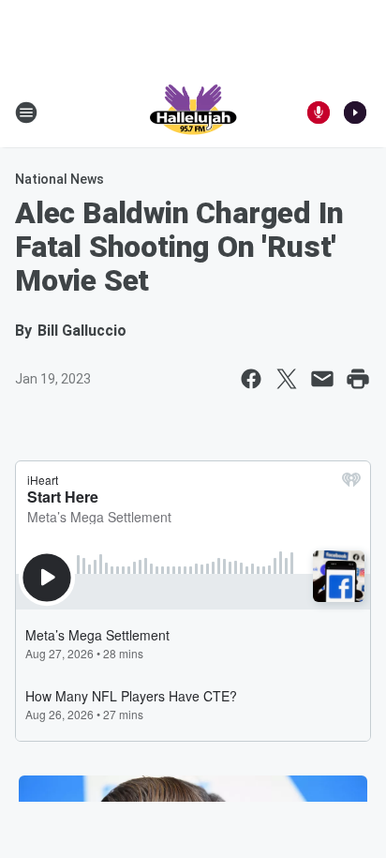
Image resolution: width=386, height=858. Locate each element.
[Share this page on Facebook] (251, 379)
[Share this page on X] (287, 379)
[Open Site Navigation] (26, 112)
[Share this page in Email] (322, 379)
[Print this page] (358, 379)
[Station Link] (193, 113)
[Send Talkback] (318, 112)
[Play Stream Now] (355, 112)
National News (59, 179)
